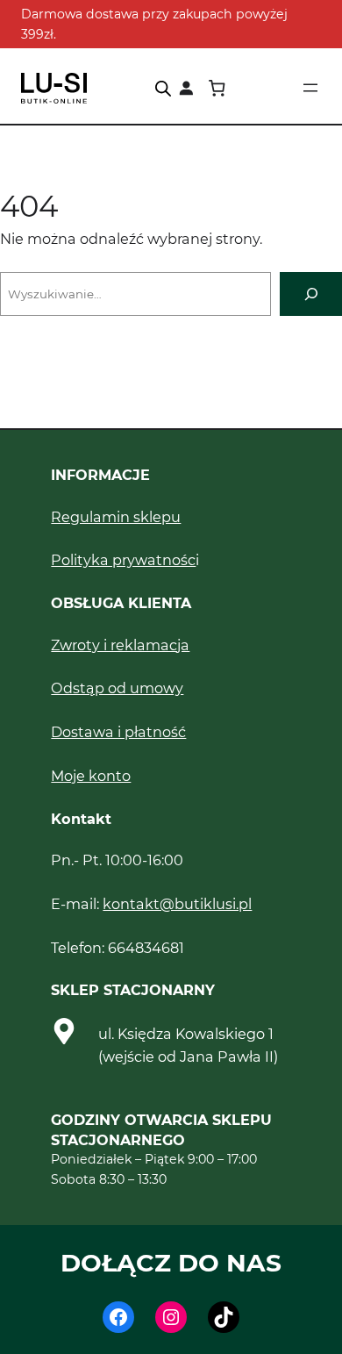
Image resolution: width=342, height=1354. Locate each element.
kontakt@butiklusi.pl (177, 904)
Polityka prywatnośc (123, 560)
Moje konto (91, 775)
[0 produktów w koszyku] (216, 88)
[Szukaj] (311, 293)
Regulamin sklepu (116, 517)
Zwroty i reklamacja (120, 645)
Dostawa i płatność (118, 732)
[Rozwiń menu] (310, 87)
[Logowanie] (186, 88)
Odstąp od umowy (117, 688)
